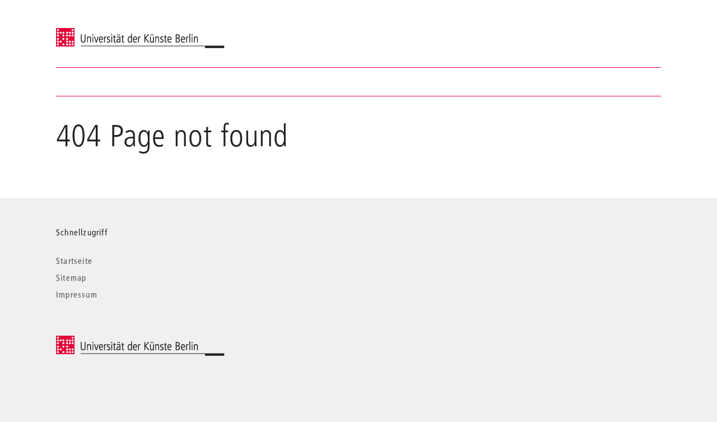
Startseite (74, 260)
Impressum (76, 294)
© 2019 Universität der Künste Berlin (114, 341)
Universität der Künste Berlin (100, 32)
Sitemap (71, 277)
